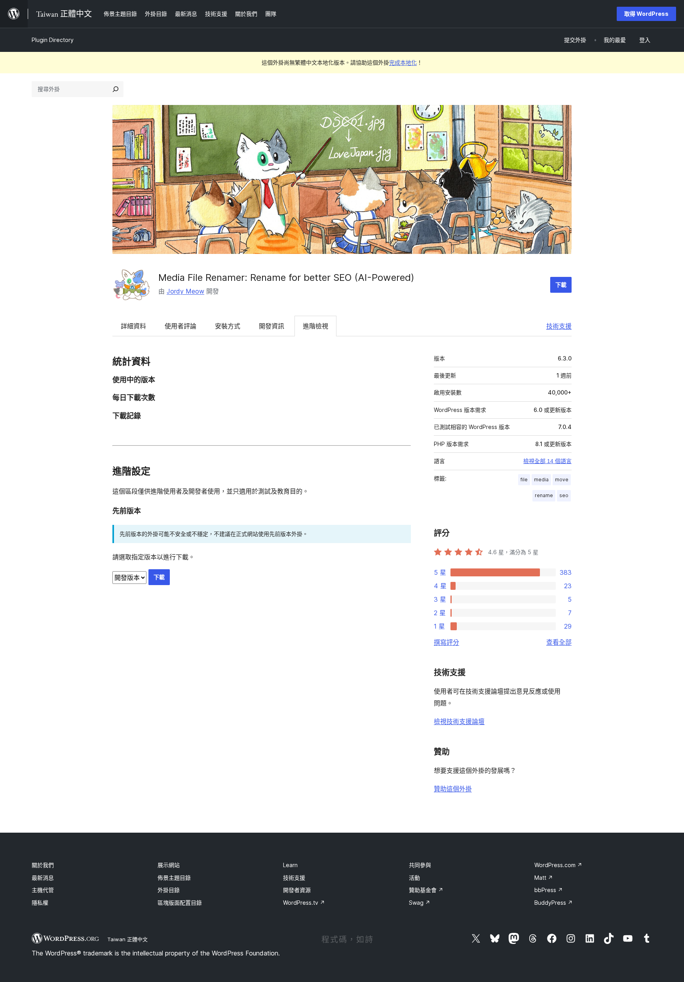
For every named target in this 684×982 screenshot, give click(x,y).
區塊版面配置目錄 (180, 902)
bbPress (548, 890)
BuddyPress (553, 902)
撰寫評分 (446, 642)
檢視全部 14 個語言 (547, 461)
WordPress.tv (304, 902)
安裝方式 (227, 326)
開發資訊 (271, 326)
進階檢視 (315, 326)
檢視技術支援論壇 (459, 721)
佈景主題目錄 (174, 877)
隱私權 (40, 902)
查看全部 (559, 642)
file (524, 479)
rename (544, 495)
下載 (560, 284)
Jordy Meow (185, 291)
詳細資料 (133, 326)
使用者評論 (180, 326)
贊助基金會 (426, 890)
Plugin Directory (53, 39)
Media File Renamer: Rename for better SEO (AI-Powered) (286, 277)
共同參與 (420, 865)
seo (563, 495)
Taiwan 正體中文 (127, 939)
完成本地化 (403, 62)
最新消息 (43, 877)
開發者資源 (297, 890)
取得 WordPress (646, 13)
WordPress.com (558, 865)
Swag (419, 902)
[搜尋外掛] (116, 89)
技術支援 (559, 326)
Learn (290, 865)
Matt (543, 877)
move (561, 479)
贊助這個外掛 (453, 789)
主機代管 (43, 890)
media (541, 479)
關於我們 (43, 865)
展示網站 (169, 865)
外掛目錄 (169, 890)
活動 (414, 877)
